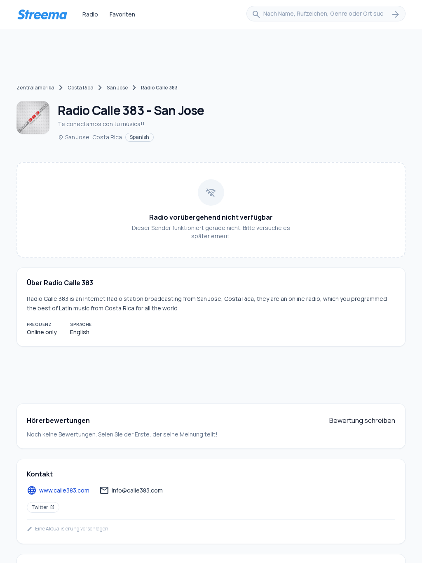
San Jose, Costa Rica (90, 137)
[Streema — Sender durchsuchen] (42, 14)
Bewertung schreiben (362, 420)
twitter (43, 507)
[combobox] (326, 14)
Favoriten (122, 14)
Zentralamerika (35, 87)
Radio (90, 14)
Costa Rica (81, 87)
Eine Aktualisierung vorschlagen (67, 528)
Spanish (139, 137)
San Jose (117, 87)
